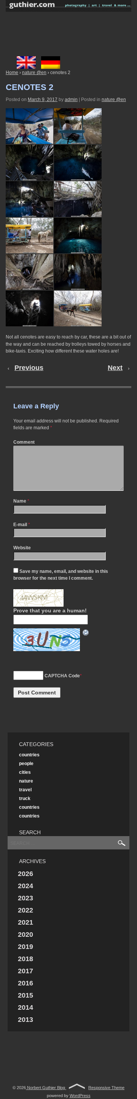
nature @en (34, 72)
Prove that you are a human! (50, 610)
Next (115, 368)
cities (25, 772)
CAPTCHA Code (62, 675)
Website (22, 547)
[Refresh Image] (86, 632)
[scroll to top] (77, 1087)
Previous (28, 368)
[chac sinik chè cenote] (29, 272)
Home (12, 72)
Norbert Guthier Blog (46, 1087)
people (26, 763)
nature (26, 781)
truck (24, 798)
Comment (24, 442)
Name (19, 501)
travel (25, 789)
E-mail (20, 524)
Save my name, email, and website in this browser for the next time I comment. (60, 575)
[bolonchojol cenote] (77, 235)
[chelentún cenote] (29, 162)
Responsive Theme (106, 1087)
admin (71, 99)
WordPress (80, 1095)
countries (29, 754)
